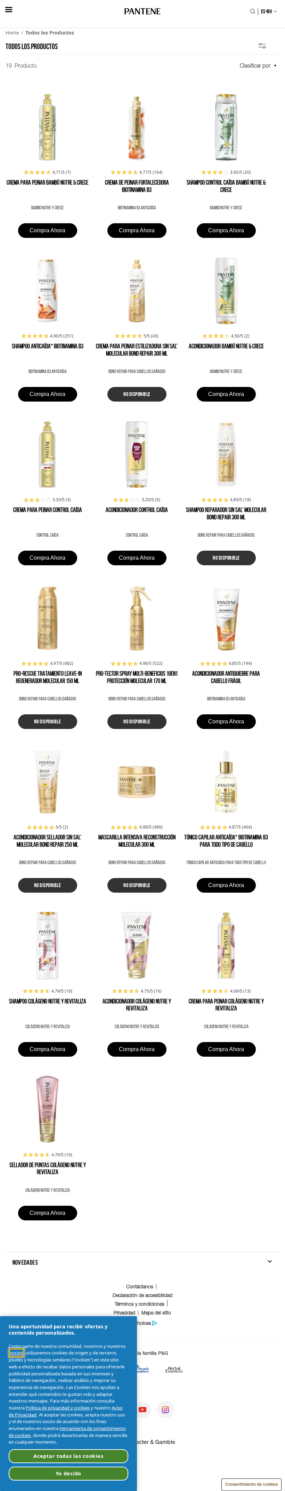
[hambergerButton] (8, 9)
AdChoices (139, 1323)
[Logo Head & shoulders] (141, 1371)
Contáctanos (139, 1286)
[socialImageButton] (142, 1410)
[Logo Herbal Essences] (174, 1371)
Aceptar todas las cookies (68, 1456)
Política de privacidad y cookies (58, 1408)
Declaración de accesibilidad (142, 1295)
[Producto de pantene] (47, 128)
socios (16, 1353)
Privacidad (124, 1312)
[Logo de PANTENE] (142, 11)
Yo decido (68, 1473)
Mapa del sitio (156, 1312)
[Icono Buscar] (252, 11)
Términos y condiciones (139, 1304)
